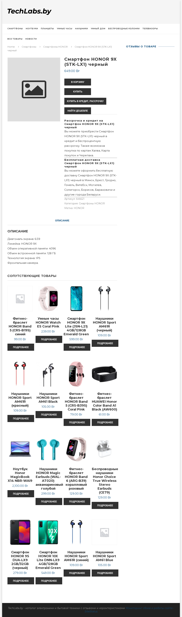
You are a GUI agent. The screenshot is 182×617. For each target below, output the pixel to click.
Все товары (15, 39)
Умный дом (98, 28)
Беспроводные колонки (124, 28)
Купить (77, 91)
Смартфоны (15, 28)
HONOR (79, 208)
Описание (62, 220)
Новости (31, 39)
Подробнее (21, 347)
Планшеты (47, 28)
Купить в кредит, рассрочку (85, 101)
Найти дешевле (78, 110)
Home (11, 46)
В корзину (77, 82)
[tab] (62, 220)
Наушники (81, 28)
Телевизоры (150, 28)
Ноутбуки (32, 28)
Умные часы (64, 28)
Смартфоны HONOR (55, 46)
